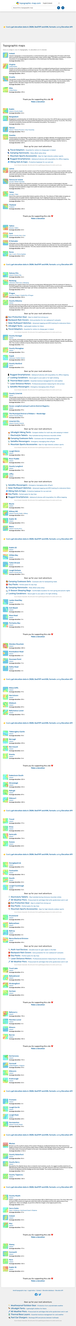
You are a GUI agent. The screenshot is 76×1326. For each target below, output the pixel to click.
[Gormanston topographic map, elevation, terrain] (5, 1124)
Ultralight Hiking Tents (21, 432)
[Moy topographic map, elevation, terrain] (5, 1225)
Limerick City (14, 421)
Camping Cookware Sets (22, 438)
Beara (11, 527)
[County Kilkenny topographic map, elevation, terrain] (5, 305)
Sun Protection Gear (17, 317)
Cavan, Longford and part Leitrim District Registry (29, 406)
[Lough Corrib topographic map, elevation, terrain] (5, 1109)
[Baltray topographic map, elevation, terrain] (5, 933)
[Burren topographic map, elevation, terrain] (5, 1037)
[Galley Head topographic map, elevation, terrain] (5, 669)
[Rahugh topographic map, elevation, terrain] (5, 792)
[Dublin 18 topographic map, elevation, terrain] (5, 521)
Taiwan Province (19, 130)
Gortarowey (14, 1056)
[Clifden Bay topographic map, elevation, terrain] (5, 557)
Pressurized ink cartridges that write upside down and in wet (48, 900)
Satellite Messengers (19, 386)
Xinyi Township (29, 130)
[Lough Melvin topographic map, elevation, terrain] (5, 453)
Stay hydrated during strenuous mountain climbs (45, 435)
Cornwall (12, 1064)
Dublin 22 (13, 548)
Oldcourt (12, 798)
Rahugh (12, 791)
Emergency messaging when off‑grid (42, 387)
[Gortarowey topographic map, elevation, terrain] (5, 1058)
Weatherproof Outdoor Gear (23, 1305)
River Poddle (14, 459)
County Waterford (16, 1155)
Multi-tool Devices (19, 949)
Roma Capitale (21, 254)
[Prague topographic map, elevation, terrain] (5, 295)
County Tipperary (16, 1175)
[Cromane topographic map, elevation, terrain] (5, 1101)
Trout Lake (13, 968)
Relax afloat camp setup (38, 153)
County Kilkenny (15, 301)
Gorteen (12, 991)
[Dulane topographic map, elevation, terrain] (5, 844)
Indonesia (12, 283)
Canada (11, 182)
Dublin (11, 109)
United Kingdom (13, 1065)
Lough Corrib (14, 1107)
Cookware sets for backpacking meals (46, 438)
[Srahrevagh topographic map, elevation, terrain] (5, 1080)
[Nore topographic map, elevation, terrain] (5, 1261)
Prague (12, 293)
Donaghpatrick (15, 863)
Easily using (39, 27)
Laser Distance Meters (20, 383)
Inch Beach (13, 608)
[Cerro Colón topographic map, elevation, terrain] (5, 1210)
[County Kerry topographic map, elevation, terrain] (5, 1166)
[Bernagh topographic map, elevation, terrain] (5, 741)
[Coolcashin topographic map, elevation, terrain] (5, 872)
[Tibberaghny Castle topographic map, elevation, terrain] (5, 733)
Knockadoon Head (16, 652)
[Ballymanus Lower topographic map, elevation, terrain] (5, 712)
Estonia (11, 228)
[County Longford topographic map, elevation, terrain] (5, 468)
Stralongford (14, 984)
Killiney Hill (13, 511)
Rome (11, 252)
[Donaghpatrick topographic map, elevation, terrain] (5, 865)
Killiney (26, 513)
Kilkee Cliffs (13, 688)
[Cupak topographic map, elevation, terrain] (5, 358)
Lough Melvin (14, 451)
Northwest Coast (26, 1210)
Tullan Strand (14, 563)
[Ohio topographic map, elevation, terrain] (5, 90)
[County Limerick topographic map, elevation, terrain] (5, 397)
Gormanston (14, 1122)
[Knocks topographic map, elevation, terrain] (5, 756)
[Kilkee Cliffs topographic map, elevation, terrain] (5, 690)
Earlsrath (13, 834)
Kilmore (12, 1027)
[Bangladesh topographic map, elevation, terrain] (5, 120)
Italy (10, 254)
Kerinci (23, 358)
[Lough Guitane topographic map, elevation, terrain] (5, 572)
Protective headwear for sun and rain (41, 162)
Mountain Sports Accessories (23, 156)
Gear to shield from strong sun (38, 317)
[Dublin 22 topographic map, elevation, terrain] (5, 549)
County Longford (16, 466)
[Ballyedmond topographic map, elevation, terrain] (5, 978)
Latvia (11, 169)
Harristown (13, 695)
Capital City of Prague (27, 295)
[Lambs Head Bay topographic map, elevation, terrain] (5, 602)
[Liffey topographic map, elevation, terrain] (5, 476)
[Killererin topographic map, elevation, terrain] (5, 1073)
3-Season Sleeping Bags (20, 590)
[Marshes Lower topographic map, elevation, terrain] (5, 1021)
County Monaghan (16, 348)
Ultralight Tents (15, 326)
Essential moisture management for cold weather (47, 381)
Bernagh (12, 739)
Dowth (11, 878)
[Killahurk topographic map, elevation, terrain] (5, 705)
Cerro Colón (14, 1208)
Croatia (12, 77)
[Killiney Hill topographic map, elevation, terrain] (5, 513)
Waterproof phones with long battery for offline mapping (50, 159)
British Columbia (19, 182)
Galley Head (13, 667)
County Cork (18, 235)
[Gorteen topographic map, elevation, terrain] (5, 993)
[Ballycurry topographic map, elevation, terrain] (5, 1014)
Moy (10, 1223)
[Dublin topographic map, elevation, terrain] (5, 111)
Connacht (13, 1252)
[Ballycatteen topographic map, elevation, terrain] (5, 925)
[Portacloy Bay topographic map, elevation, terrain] (5, 625)
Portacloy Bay (14, 623)
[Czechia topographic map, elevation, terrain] (5, 138)
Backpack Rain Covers (18, 320)
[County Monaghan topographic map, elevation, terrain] (5, 350)
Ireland (12, 53)
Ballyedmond (14, 976)
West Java (19, 283)
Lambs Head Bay (15, 600)
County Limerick (15, 393)
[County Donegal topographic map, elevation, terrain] (5, 340)
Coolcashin (13, 871)
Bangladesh (13, 117)
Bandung (12, 281)
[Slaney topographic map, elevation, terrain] (5, 1246)
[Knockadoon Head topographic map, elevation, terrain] (5, 653)
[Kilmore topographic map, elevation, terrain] (5, 1029)
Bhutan (12, 1144)
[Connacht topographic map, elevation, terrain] (5, 1254)
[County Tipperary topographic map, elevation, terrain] (5, 1176)
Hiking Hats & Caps (19, 162)
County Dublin (18, 111)
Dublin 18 (12, 519)
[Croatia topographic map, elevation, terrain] (5, 80)
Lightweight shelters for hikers (34, 326)
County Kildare (18, 416)
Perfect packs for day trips (28, 494)
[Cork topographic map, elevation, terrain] (5, 235)
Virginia (12, 65)
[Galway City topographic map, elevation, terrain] (5, 275)
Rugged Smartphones (20, 159)
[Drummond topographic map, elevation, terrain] (5, 917)
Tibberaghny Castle (17, 732)
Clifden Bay (13, 555)
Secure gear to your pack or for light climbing (44, 378)
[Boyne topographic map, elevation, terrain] (5, 506)
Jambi (18, 358)
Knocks (12, 754)
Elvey (11, 827)
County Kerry (18, 528)
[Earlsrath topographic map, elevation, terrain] (5, 836)
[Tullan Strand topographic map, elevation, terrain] (5, 565)
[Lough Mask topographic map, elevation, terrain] (5, 1117)
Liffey (11, 474)
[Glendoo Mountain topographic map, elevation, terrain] (5, 646)
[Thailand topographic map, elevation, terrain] (5, 207)
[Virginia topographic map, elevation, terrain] (5, 69)
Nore (11, 1260)
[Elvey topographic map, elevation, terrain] (5, 829)
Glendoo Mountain (16, 644)
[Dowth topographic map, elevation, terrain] (5, 880)
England (22, 1065)
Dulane (12, 842)
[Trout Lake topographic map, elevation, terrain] (5, 970)
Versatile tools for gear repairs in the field (42, 950)
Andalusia (16, 1210)
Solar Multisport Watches (19, 323)
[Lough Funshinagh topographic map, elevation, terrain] (5, 888)
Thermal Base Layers (19, 380)
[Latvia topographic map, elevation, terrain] (5, 172)
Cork (11, 233)
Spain (10, 1210)
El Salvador (13, 241)
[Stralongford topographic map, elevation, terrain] (5, 985)
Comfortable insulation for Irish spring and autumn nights (51, 590)
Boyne (11, 504)
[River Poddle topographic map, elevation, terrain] (5, 460)
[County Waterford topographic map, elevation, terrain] (5, 1156)
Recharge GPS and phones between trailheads (44, 1318)
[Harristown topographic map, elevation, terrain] (5, 697)
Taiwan (12, 128)
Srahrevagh (13, 1079)
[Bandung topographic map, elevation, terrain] (5, 285)
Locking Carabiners (19, 377)
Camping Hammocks (19, 153)
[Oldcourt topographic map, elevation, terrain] (5, 800)
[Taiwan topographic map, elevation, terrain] (5, 129)
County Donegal (15, 336)
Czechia (12, 135)
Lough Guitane (15, 570)
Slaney (11, 1245)
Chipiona (34, 1210)
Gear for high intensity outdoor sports (50, 156)
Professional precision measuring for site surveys (48, 384)
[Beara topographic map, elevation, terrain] (5, 528)
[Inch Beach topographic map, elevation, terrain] (5, 610)
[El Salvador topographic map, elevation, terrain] (5, 244)
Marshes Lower (15, 1020)
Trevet (11, 819)
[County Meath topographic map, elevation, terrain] (5, 1200)
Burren (12, 1035)
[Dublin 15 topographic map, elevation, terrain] (5, 1269)
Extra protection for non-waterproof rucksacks (45, 320)
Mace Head (13, 615)
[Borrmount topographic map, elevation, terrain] (5, 749)
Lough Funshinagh (16, 886)
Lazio (14, 254)
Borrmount (13, 747)
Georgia (11, 194)
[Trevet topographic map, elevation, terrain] (5, 821)
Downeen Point (15, 659)
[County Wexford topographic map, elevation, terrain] (5, 365)
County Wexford (15, 364)
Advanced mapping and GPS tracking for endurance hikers (52, 323)
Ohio (11, 88)
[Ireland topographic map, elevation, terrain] (5, 57)
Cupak (11, 356)
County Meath (18, 1124)
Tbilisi (11, 192)
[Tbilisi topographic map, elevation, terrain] (5, 196)
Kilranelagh (13, 783)
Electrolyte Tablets (19, 435)
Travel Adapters (17, 150)
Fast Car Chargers (19, 1317)
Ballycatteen (14, 923)
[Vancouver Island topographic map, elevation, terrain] (5, 184)
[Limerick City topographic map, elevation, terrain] (5, 423)
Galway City (14, 273)
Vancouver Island (16, 180)
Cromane (12, 1100)
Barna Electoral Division (18, 938)
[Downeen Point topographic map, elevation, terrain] (5, 661)
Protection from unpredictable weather (50, 1305)
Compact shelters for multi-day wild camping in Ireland (50, 432)
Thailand (12, 205)
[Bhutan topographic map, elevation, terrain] (5, 1147)
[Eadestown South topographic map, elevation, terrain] (5, 777)
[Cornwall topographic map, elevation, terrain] (5, 1065)
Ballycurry (13, 1012)
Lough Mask (14, 1115)
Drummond (13, 916)
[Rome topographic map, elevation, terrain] (5, 254)
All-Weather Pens (19, 900)
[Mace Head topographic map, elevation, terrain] (5, 617)
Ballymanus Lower (16, 711)
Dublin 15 (12, 1267)
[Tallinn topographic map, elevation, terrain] (5, 228)
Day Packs (13, 494)
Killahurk (12, 703)
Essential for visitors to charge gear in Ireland (41, 150)
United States (13, 66)
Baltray (12, 931)
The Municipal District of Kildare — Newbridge (27, 414)
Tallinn (11, 226)
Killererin (12, 1071)
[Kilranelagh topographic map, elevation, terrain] (5, 785)
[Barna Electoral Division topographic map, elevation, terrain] (5, 940)
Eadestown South (16, 775)
